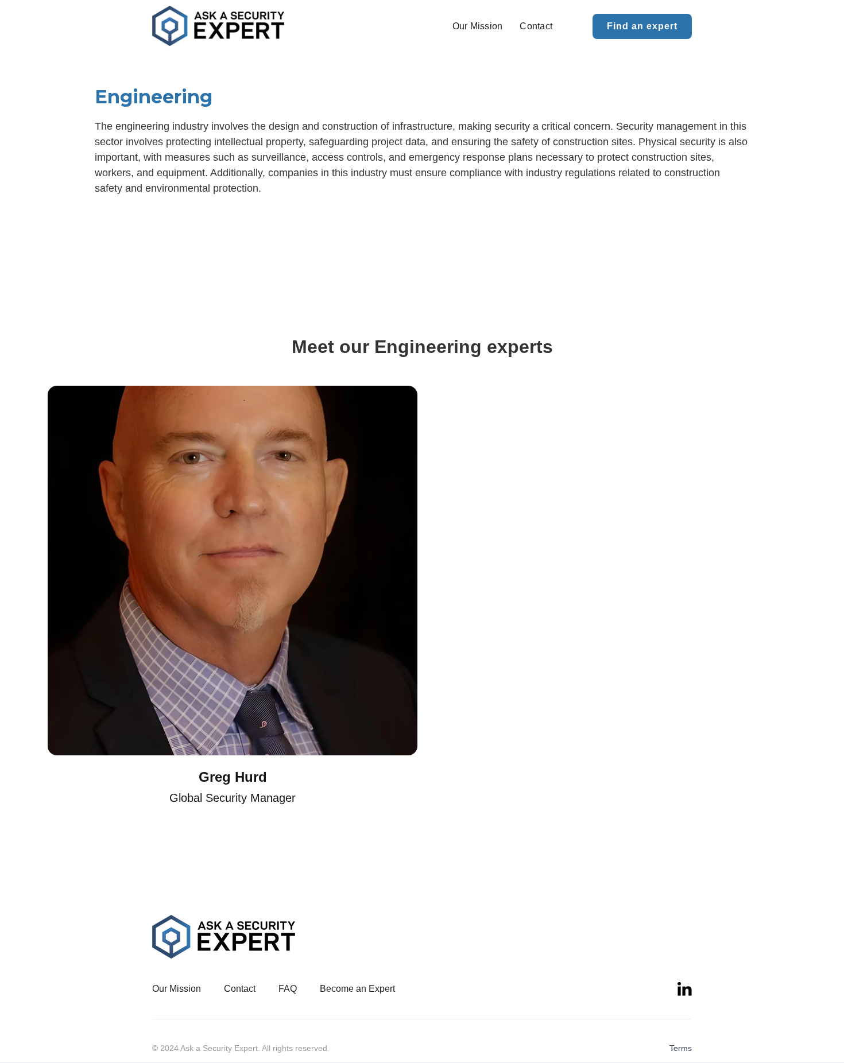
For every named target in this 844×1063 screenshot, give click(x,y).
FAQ (287, 989)
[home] (218, 26)
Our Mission (477, 26)
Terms (680, 1048)
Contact (536, 26)
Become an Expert (357, 989)
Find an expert (642, 26)
